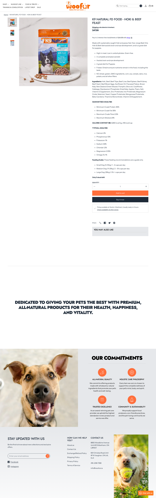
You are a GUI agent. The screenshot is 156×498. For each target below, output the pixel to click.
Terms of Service (73, 465)
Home (6, 15)
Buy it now (120, 200)
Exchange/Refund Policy (77, 453)
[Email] (100, 223)
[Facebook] (105, 223)
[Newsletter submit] (47, 456)
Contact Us (71, 449)
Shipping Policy (73, 457)
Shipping (95, 27)
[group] (12, 22)
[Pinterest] (114, 223)
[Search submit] (141, 5)
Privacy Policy (72, 461)
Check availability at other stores (107, 209)
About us (70, 445)
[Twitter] (109, 223)
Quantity (95, 182)
